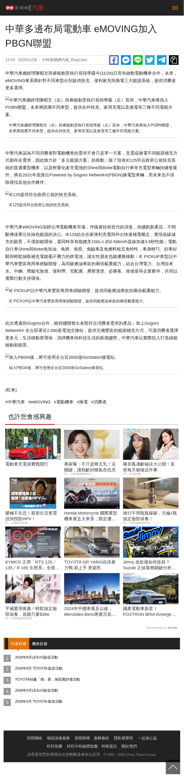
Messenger (126, 60)
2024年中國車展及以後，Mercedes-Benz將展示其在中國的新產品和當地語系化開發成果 (90, 611)
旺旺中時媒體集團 (82, 746)
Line (138, 60)
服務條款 (101, 738)
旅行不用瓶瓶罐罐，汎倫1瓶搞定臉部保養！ (150, 516)
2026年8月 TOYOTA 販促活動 (38, 668)
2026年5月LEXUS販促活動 (36, 690)
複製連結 (173, 60)
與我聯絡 (34, 738)
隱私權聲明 (123, 738)
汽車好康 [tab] (18, 644)
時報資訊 (109, 746)
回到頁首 (173, 767)
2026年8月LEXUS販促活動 (36, 657)
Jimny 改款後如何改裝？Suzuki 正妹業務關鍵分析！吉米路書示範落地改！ (149, 565)
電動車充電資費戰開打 (26, 464)
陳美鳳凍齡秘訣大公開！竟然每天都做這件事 (149, 467)
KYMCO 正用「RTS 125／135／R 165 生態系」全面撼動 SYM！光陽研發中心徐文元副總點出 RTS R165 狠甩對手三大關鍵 (32, 565)
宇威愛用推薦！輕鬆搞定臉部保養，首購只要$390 (31, 611)
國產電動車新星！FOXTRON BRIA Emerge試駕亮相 (149, 611)
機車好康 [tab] (39, 644)
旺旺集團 (54, 746)
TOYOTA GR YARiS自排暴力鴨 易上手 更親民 (90, 565)
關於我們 (129, 746)
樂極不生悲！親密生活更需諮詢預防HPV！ (31, 516)
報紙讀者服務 (58, 738)
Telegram (162, 60)
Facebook (114, 60)
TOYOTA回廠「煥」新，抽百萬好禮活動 (47, 679)
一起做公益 (147, 738)
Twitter (150, 60)
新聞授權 (82, 738)
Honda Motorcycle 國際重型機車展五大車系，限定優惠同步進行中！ (90, 516)
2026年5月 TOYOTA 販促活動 (38, 701)
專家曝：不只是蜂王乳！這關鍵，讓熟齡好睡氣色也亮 (90, 467)
